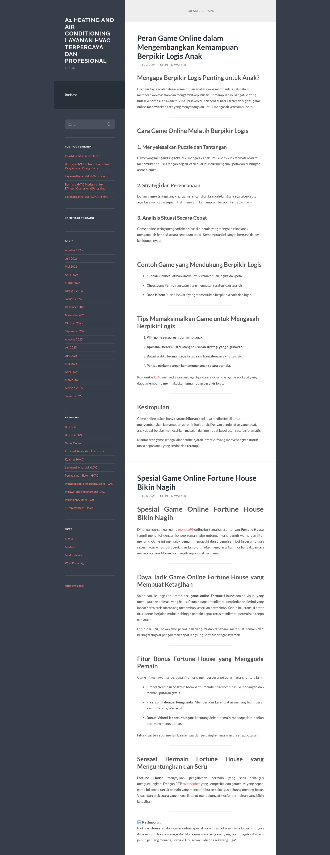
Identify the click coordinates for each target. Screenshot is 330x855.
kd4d (157, 377)
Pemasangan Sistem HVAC (81, 475)
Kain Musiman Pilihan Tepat (82, 156)
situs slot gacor (74, 585)
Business (71, 95)
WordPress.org (74, 563)
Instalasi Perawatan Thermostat (85, 451)
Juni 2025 (71, 355)
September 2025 (75, 331)
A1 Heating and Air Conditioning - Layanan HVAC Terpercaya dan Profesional (89, 40)
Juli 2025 (71, 347)
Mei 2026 (71, 266)
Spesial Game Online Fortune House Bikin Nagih (196, 482)
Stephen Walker (173, 64)
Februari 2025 (74, 388)
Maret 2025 (72, 380)
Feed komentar (74, 555)
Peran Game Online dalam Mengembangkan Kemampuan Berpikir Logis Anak (187, 46)
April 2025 (71, 371)
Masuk (69, 538)
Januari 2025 (73, 396)
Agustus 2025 (74, 339)
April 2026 (71, 274)
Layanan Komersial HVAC (81, 467)
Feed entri (71, 547)
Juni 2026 (71, 258)
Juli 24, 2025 (146, 495)
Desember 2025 (75, 307)
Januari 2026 (73, 299)
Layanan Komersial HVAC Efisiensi (86, 176)
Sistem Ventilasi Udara (79, 508)
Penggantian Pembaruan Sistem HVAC (89, 483)
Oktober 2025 (74, 323)
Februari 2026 (74, 290)
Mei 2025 (71, 363)
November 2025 (75, 315)
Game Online (73, 443)
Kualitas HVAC (74, 459)
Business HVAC (74, 435)
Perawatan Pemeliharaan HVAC (85, 491)
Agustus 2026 (74, 250)
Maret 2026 (72, 282)
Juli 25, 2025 (146, 64)
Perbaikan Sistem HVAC (80, 500)
